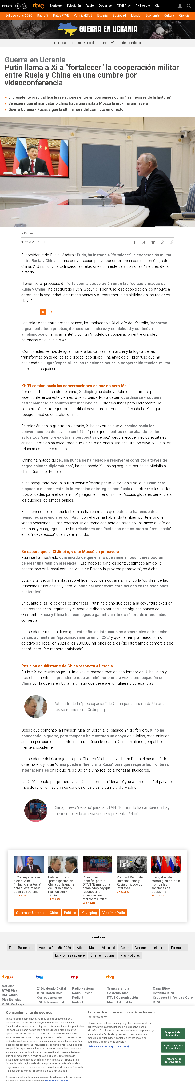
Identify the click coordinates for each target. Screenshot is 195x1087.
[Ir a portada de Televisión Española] (52, 978)
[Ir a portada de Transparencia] (150, 978)
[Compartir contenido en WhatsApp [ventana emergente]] (162, 241)
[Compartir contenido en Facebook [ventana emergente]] (134, 241)
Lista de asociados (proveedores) (108, 1046)
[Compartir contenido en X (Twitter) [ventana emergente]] (144, 241)
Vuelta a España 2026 (55, 948)
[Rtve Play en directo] (18, 6)
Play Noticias (130, 955)
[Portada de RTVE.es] (38, 6)
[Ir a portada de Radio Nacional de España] (87, 978)
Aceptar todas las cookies (173, 1034)
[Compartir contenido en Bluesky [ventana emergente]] (153, 241)
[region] (97, 1046)
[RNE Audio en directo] (24, 6)
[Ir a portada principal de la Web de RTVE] (17, 977)
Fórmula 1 (178, 948)
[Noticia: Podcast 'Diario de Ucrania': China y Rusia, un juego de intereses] (132, 876)
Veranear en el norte (150, 948)
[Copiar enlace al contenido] (171, 241)
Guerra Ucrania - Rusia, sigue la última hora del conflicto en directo (66, 109)
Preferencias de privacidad (173, 1060)
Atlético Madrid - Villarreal (96, 948)
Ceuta (125, 948)
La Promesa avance (70, 955)
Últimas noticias (102, 955)
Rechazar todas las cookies (173, 1047)
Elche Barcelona (21, 948)
